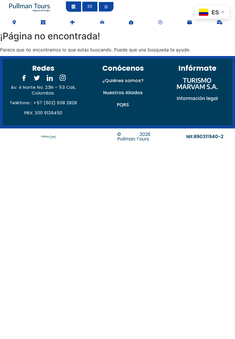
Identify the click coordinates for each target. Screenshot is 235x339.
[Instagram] (62, 78)
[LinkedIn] (50, 78)
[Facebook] (24, 78)
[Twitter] (37, 78)
